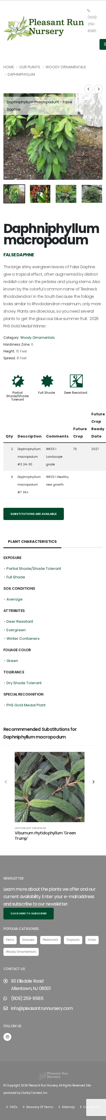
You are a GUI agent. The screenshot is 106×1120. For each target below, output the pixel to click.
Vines (92, 940)
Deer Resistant (75, 392)
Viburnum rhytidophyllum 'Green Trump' (45, 835)
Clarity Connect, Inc (34, 1093)
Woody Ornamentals (66, 67)
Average (15, 599)
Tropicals (73, 940)
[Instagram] (7, 1037)
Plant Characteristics (32, 541)
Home (8, 67)
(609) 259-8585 (92, 24)
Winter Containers (23, 638)
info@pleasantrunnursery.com (42, 1008)
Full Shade (46, 392)
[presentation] (10, 136)
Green (12, 660)
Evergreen (16, 630)
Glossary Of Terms (39, 1107)
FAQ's (13, 1107)
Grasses (28, 940)
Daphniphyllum (21, 74)
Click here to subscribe (28, 913)
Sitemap (68, 1107)
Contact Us (91, 1107)
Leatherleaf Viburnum (30, 828)
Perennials (50, 940)
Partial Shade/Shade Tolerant (17, 396)
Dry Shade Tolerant (24, 683)
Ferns (10, 940)
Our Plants (29, 67)
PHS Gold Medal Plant (26, 705)
